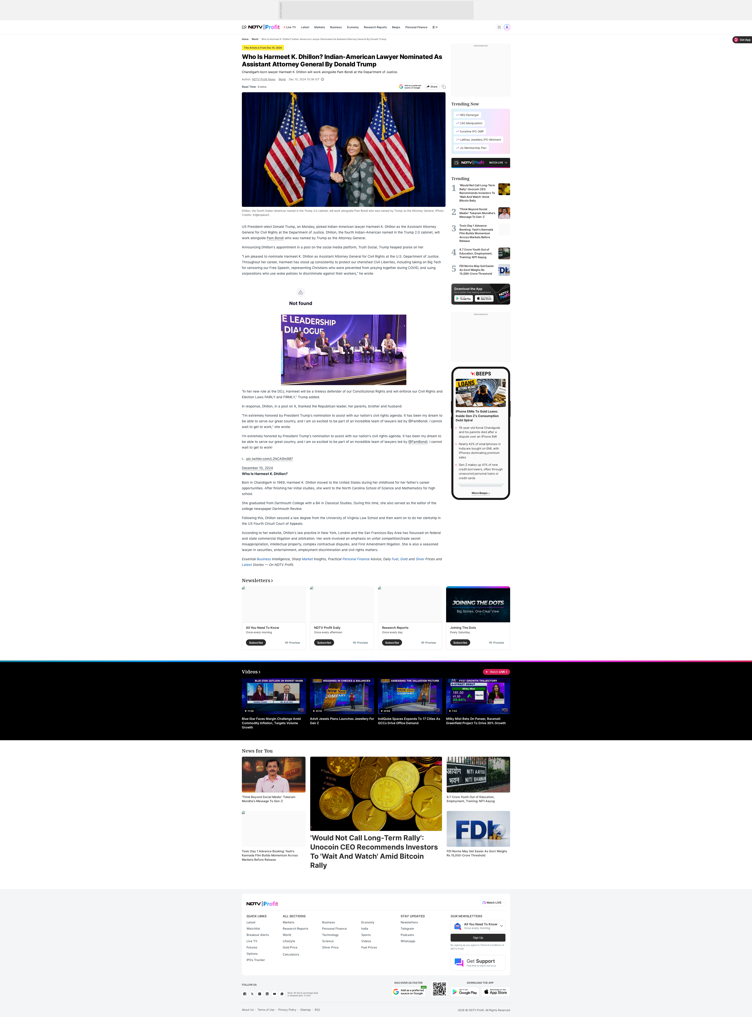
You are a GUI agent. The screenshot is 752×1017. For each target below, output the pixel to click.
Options (252, 953)
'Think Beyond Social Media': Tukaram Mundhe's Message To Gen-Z (268, 799)
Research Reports (375, 27)
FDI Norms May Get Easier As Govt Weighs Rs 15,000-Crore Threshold (477, 853)
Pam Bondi (275, 238)
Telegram (407, 928)
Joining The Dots (463, 628)
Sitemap (305, 1009)
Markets (319, 27)
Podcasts (407, 935)
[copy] (444, 87)
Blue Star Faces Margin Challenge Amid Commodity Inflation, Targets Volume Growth (271, 723)
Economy (353, 27)
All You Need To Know (262, 628)
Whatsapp (408, 941)
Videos (366, 941)
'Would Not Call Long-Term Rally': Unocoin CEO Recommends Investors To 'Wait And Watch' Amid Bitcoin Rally (374, 851)
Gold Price (290, 947)
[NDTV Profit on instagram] (260, 994)
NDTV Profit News (263, 79)
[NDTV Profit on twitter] (252, 994)
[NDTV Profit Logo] (262, 902)
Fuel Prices (369, 947)
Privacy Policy (287, 1009)
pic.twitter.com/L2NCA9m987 (269, 459)
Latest (305, 27)
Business (336, 27)
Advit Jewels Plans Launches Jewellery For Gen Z (342, 721)
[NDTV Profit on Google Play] (464, 991)
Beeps (396, 27)
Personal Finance (416, 27)
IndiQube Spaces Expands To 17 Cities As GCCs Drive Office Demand (409, 721)
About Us (248, 1009)
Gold (404, 559)
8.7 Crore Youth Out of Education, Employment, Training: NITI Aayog (471, 799)
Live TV (291, 27)
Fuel (395, 559)
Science (328, 941)
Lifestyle (289, 941)
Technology (330, 935)
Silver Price (330, 947)
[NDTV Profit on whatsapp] (282, 994)
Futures (252, 947)
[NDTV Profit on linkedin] (267, 994)
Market (307, 559)
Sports (366, 935)
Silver (420, 559)
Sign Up (478, 937)
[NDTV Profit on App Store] (495, 991)
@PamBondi (418, 442)
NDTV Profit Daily (327, 628)
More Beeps (480, 493)
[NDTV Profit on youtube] (274, 994)
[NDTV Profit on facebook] (245, 994)
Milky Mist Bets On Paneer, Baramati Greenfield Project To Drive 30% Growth (476, 721)
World (282, 79)
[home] (264, 25)
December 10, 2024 (257, 468)
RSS (317, 1009)
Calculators (291, 954)
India (364, 928)
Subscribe (256, 642)
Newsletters (409, 922)
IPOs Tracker (256, 960)
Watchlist (253, 928)
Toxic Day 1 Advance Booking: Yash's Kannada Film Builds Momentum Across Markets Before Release (270, 855)
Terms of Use (266, 1009)
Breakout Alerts (258, 935)
